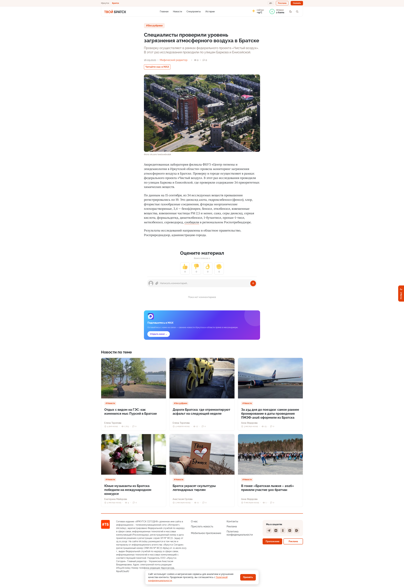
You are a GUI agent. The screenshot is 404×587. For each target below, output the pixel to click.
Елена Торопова (112, 423)
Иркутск (105, 3)
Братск (115, 3)
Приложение (272, 541)
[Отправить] (253, 283)
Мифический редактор (173, 60)
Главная (164, 11)
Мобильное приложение (206, 533)
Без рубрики (155, 25)
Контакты (232, 521)
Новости (177, 11)
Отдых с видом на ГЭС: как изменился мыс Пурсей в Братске (130, 411)
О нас (194, 521)
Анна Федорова (249, 423)
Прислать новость (202, 526)
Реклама (232, 526)
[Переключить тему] (290, 11)
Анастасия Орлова (183, 499)
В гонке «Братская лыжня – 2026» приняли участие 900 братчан (267, 488)
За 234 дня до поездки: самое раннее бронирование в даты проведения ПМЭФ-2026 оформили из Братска (270, 413)
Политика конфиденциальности (240, 533)
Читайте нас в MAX (157, 66)
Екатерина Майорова (115, 499)
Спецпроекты (194, 11)
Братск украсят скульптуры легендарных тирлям (194, 488)
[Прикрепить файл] (156, 283)
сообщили (191, 222)
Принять (248, 577)
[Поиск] (297, 11)
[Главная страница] (115, 11)
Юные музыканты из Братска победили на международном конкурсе (127, 490)
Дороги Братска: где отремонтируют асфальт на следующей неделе (201, 411)
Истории (210, 11)
